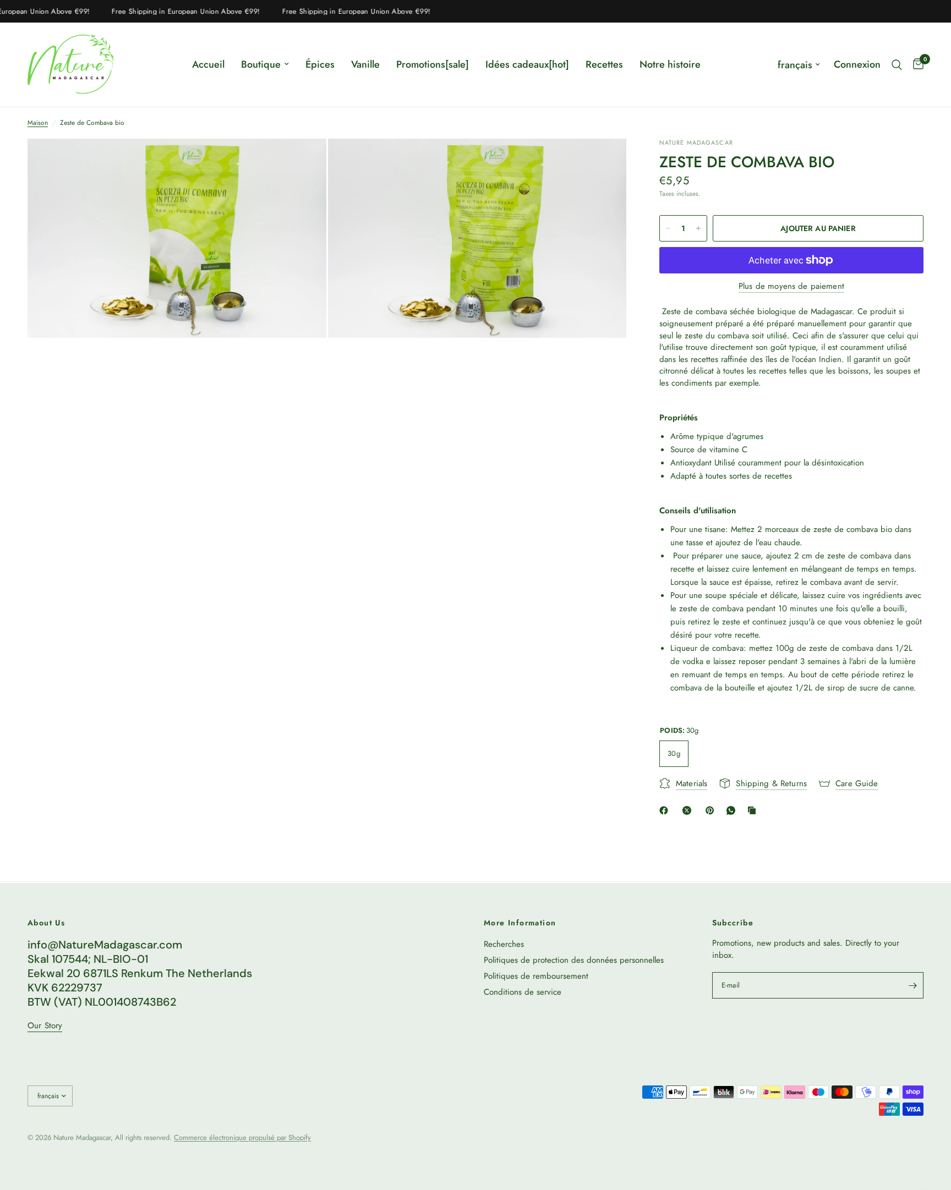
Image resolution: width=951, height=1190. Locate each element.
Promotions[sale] (432, 64)
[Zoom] (303, 161)
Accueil (208, 64)
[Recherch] (897, 65)
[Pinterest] (712, 810)
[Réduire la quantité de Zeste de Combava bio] (668, 228)
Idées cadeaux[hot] (527, 64)
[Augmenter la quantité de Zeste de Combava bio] (698, 228)
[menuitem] (208, 64)
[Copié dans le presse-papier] (754, 810)
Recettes (604, 64)
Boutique (261, 64)
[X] (689, 810)
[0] (915, 65)
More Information (520, 922)
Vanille (365, 64)
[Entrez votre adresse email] (912, 985)
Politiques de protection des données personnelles (574, 960)
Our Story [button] (45, 1025)
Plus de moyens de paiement (791, 286)
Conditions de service (522, 992)
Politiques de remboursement (536, 976)
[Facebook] (666, 810)
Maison (38, 123)
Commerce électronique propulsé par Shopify (242, 1137)
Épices (320, 64)
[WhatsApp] (733, 810)
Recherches (504, 944)
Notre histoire (670, 64)
